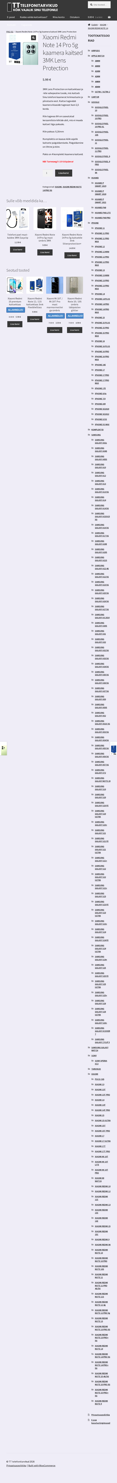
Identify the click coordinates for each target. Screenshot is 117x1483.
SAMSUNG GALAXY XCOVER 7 (102, 1031)
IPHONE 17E (100, 388)
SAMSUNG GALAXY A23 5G (102, 583)
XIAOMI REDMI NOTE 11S (101, 1295)
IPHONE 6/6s (100, 393)
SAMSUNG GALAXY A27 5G (102, 608)
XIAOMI (58, 186)
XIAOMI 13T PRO (102, 1094)
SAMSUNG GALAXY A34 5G (102, 665)
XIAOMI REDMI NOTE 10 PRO (101, 1259)
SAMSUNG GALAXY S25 (100, 966)
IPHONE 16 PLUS (102, 346)
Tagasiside (26, 24)
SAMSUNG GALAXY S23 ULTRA (100, 912)
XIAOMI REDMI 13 (102, 1204)
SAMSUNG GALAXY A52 (100, 714)
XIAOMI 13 (99, 1084)
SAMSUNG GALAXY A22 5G (102, 575)
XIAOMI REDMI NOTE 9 (101, 1402)
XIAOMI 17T (100, 1146)
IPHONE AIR (100, 403)
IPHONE (95, 222)
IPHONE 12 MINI (102, 251)
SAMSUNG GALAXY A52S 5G (102, 722)
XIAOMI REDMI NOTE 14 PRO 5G (102, 1355)
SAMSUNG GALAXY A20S (101, 551)
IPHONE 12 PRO (102, 256)
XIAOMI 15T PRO (102, 1130)
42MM (97, 76)
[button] (33, 37)
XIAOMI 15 (99, 1115)
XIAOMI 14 (99, 1100)
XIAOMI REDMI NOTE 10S (101, 1267)
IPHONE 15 (100, 317)
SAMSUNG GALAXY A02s (101, 441)
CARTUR (95, 97)
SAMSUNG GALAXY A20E (101, 542)
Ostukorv (75, 17)
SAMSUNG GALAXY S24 (100, 931)
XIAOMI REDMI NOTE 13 (101, 1320)
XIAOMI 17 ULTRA (103, 1141)
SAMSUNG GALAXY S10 (100, 788)
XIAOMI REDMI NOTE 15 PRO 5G (102, 1383)
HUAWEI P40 (100, 207)
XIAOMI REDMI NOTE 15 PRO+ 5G (101, 1392)
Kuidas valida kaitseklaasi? (33, 17)
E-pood (11, 17)
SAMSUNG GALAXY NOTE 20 (102, 779)
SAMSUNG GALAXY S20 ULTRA (100, 813)
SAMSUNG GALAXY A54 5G (102, 739)
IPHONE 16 (100, 341)
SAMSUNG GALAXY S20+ (101, 823)
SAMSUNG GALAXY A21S (101, 559)
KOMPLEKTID (97, 429)
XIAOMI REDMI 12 (102, 1191)
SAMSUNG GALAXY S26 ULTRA (100, 1011)
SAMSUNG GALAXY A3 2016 (102, 616)
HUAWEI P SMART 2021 (100, 201)
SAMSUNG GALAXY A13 (100, 482)
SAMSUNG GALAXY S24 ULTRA (100, 948)
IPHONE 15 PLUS (102, 322)
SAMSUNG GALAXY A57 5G (102, 763)
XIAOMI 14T (100, 1105)
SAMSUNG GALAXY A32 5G (102, 649)
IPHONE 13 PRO (102, 280)
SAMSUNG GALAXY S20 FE (101, 804)
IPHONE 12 (100, 246)
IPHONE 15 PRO (102, 327)
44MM (97, 81)
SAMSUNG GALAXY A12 (100, 474)
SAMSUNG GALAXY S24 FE (101, 939)
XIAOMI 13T (100, 1089)
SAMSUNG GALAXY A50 (100, 698)
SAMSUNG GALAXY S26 (100, 1002)
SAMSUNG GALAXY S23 (100, 895)
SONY (94, 1055)
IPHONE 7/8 (100, 398)
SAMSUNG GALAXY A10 (100, 466)
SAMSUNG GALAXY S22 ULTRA (100, 877)
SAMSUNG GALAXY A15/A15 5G (102, 516)
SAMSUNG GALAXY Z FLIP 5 (102, 1041)
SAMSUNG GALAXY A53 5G (102, 730)
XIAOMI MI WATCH (99, 1179)
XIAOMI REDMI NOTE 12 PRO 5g (102, 1312)
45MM (97, 86)
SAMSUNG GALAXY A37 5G (102, 690)
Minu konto (59, 17)
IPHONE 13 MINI (102, 275)
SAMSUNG (96, 434)
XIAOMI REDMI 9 (102, 1239)
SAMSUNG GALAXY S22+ (101, 887)
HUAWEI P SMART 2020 (100, 192)
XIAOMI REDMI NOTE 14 (101, 1347)
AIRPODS (95, 50)
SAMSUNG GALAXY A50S (101, 706)
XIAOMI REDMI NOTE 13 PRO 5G (102, 1328)
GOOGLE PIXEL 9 (102, 156)
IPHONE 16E (100, 364)
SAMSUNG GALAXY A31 (100, 632)
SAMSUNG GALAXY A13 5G (102, 490)
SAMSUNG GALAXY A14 (100, 498)
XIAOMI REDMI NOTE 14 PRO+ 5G (101, 1365)
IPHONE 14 (100, 293)
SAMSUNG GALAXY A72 (100, 771)
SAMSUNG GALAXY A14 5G (102, 507)
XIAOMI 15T (100, 1125)
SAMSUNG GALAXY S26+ (101, 1021)
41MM (97, 71)
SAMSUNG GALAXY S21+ (101, 859)
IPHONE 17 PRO (102, 375)
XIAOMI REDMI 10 (102, 1186)
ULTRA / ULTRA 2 (102, 91)
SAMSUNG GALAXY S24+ (101, 958)
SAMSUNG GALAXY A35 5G (102, 673)
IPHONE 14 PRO (102, 304)
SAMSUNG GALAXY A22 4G (102, 567)
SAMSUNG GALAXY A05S (101, 458)
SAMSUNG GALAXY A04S (101, 449)
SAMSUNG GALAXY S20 (100, 796)
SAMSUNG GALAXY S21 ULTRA (100, 849)
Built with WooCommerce (41, 1465)
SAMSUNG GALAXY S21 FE (101, 840)
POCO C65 (99, 1079)
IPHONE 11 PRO (102, 233)
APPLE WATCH (97, 55)
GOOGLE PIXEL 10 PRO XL (101, 125)
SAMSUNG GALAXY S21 (100, 832)
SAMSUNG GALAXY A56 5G (102, 755)
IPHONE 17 (100, 370)
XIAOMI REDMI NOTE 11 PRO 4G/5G (101, 1285)
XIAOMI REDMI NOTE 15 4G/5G (102, 1375)
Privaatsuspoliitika (100, 1414)
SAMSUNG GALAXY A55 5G (102, 747)
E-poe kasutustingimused (100, 1421)
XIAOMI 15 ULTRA (103, 1120)
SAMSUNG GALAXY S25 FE (101, 974)
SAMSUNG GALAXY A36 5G (102, 681)
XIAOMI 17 (99, 1135)
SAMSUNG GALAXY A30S (101, 624)
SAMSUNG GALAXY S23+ (101, 922)
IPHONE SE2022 (102, 414)
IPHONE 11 (100, 228)
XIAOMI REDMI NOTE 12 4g (101, 1303)
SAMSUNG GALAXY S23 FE (101, 903)
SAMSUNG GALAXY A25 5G (102, 591)
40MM (97, 66)
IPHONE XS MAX (102, 424)
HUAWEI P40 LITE (103, 212)
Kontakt (11, 24)
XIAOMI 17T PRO (102, 1151)
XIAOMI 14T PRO (102, 1110)
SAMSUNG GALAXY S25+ (101, 994)
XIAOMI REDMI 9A (103, 1244)
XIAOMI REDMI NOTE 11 (101, 1276)
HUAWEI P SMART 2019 (100, 184)
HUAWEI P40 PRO (102, 217)
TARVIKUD (96, 1069)
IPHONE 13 (100, 270)
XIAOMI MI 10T (101, 1156)
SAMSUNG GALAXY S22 (100, 867)
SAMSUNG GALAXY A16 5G (102, 526)
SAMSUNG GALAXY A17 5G (102, 534)
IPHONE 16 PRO (102, 351)
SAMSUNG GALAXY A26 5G (102, 600)
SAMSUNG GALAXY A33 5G (102, 657)
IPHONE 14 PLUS (102, 299)
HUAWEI (95, 177)
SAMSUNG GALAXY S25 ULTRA (100, 984)
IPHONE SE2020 (102, 409)
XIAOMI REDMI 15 (102, 1226)
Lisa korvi (63, 172)
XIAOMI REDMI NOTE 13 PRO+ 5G (101, 1337)
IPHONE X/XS (101, 419)
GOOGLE (95, 102)
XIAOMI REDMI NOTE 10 (101, 1251)
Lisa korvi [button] (17, 249)
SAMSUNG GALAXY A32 (100, 640)
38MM (97, 60)
